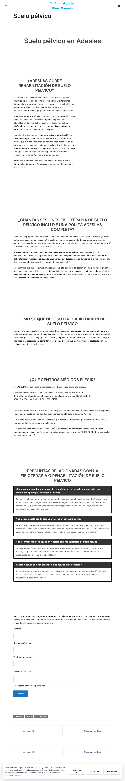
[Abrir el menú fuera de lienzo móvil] (6, 6)
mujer (29, 717)
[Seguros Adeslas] (62, 6)
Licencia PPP (29, 731)
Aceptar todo (77, 771)
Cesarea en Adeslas (93, 731)
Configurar (111, 771)
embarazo (19, 717)
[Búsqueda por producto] (119, 6)
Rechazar (94, 771)
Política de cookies (12, 775)
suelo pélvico (41, 717)
